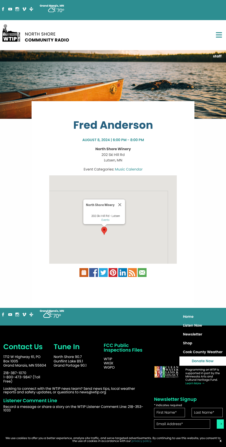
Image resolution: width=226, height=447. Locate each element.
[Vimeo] (24, 10)
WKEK (108, 363)
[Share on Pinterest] (113, 274)
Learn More (193, 383)
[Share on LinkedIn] (122, 274)
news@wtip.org (92, 392)
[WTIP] (37, 34)
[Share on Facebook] (93, 274)
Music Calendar (129, 169)
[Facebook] (3, 10)
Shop (187, 343)
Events (106, 220)
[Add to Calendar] (83, 274)
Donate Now (203, 361)
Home (188, 316)
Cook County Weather (202, 351)
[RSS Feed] (132, 274)
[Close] (120, 204)
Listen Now (192, 325)
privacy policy (141, 441)
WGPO (109, 367)
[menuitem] (202, 316)
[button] (104, 231)
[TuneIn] (31, 10)
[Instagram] (17, 10)
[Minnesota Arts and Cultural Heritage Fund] (166, 374)
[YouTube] (10, 10)
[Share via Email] (142, 274)
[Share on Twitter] (103, 274)
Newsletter (192, 334)
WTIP (108, 359)
